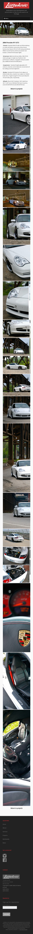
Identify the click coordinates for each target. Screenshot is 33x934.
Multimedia (6, 839)
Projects (5, 835)
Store (4, 824)
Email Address (6, 905)
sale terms (6, 891)
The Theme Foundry (23, 929)
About (4, 828)
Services (5, 831)
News (4, 843)
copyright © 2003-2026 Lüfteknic (12, 885)
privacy (5, 887)
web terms (6, 889)
